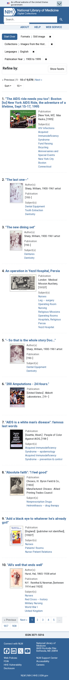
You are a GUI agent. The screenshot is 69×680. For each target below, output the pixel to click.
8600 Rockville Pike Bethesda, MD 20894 (47, 649)
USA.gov (43, 675)
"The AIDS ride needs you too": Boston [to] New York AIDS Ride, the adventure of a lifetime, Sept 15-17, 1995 (34, 102)
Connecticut (44, 166)
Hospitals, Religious (49, 319)
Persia (42, 323)
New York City (46, 158)
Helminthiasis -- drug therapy (42, 505)
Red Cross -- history (36, 599)
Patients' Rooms (34, 548)
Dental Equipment (35, 206)
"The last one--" (16, 180)
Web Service (54, 27)
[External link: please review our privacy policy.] (6, 650)
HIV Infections (46, 128)
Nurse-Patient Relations (38, 551)
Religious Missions (49, 311)
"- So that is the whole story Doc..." (30, 340)
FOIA (6, 661)
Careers (40, 665)
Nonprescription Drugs (39, 501)
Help (37, 27)
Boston (42, 162)
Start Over (9, 36)
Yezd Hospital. (46, 327)
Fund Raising (45, 143)
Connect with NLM (13, 643)
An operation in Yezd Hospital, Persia (32, 271)
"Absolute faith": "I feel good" (26, 472)
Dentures (29, 254)
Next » (38, 79)
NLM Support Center (47, 658)
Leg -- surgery (46, 300)
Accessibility (42, 661)
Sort (7, 85)
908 (14, 625)
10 (20, 85)
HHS (35, 675)
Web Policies (10, 658)
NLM (23, 675)
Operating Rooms (48, 315)
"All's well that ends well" (25, 565)
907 (6, 625)
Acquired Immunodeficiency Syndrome (48, 135)
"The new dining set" (20, 227)
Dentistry (30, 214)
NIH (29, 675)
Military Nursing (34, 603)
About (24, 27)
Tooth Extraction (34, 210)
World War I (31, 607)
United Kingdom (34, 610)
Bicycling (43, 147)
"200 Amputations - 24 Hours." (27, 384)
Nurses (42, 296)
